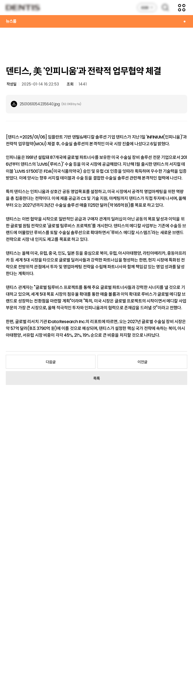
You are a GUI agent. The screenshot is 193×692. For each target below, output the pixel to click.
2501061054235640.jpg (40, 104)
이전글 (142, 362)
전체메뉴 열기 (181, 7)
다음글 (51, 362)
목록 (96, 378)
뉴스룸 (11, 21)
